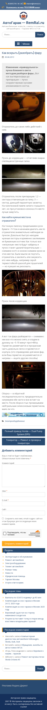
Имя (4, 491)
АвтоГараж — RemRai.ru (23, 23)
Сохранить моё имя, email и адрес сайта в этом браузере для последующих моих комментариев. (22, 521)
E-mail (5, 500)
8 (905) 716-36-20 (15, 4)
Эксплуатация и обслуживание (19, 557)
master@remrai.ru (33, 4)
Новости (9, 573)
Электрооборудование (15, 421)
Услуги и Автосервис (14, 582)
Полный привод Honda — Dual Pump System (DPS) (23, 433)
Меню (26, 43)
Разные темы (11, 569)
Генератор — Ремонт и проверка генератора (23, 442)
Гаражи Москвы (12, 579)
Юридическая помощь (15, 576)
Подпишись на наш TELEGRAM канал (23, 7)
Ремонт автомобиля (14, 560)
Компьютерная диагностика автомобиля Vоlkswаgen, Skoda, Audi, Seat (22, 639)
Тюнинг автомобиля (14, 566)
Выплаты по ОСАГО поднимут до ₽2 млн (23, 597)
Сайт (4, 509)
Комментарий (8, 463)
